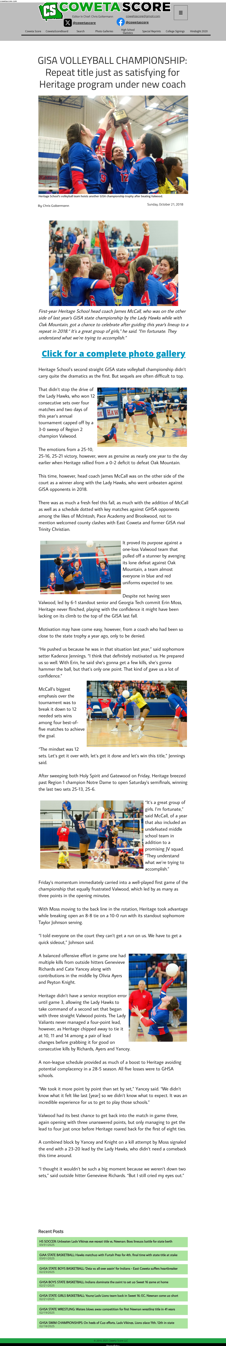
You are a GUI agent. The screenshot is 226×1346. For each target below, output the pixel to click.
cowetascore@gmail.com (143, 16)
